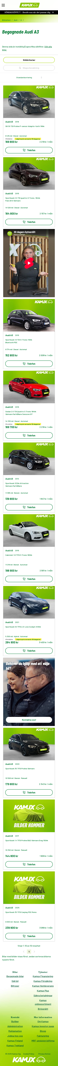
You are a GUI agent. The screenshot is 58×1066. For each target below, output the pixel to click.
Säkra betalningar (43, 995)
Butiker (15, 1021)
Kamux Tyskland (15, 1045)
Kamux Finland (15, 1040)
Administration (15, 1026)
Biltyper (15, 985)
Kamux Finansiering (43, 976)
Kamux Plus (43, 990)
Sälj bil (15, 981)
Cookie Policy (28, 1054)
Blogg (43, 1031)
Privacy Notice (44, 1054)
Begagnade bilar (15, 976)
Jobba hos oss (15, 1035)
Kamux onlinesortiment (43, 1002)
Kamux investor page (43, 1026)
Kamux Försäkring (43, 981)
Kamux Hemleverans (43, 985)
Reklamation (15, 1031)
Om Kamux (43, 1021)
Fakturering (43, 1035)
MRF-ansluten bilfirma (43, 1040)
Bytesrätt (43, 1008)
